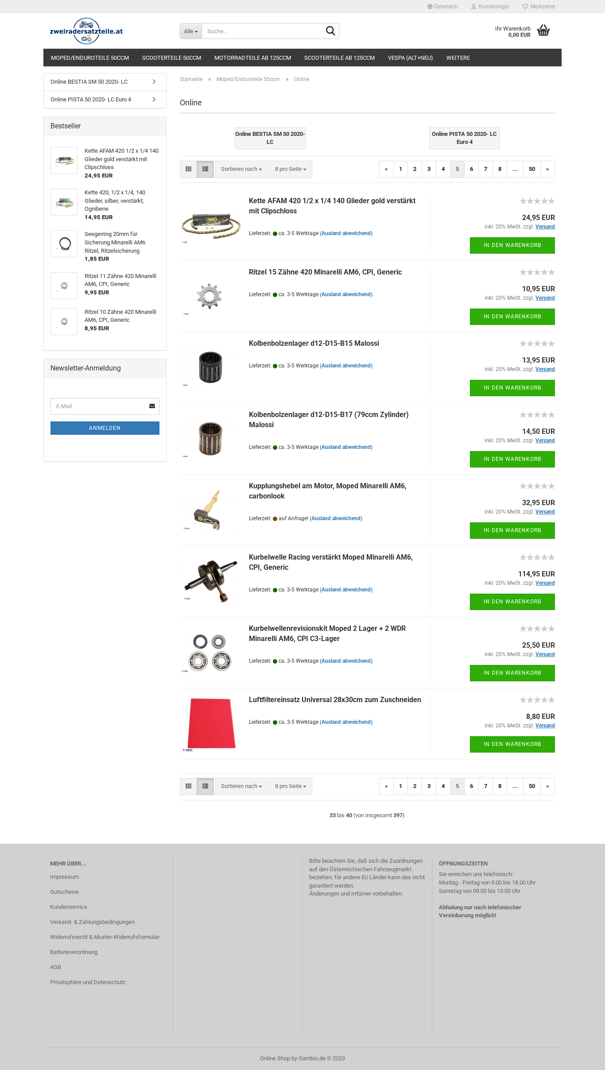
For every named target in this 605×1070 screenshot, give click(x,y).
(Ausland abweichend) (346, 233)
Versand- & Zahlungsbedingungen (92, 922)
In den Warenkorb (512, 245)
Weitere (458, 57)
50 (532, 169)
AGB (55, 967)
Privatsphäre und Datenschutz (87, 982)
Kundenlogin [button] (492, 7)
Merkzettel (541, 7)
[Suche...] (330, 31)
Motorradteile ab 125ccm (252, 57)
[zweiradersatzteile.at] (108, 31)
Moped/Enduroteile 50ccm (90, 57)
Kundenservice (68, 907)
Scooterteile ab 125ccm (339, 57)
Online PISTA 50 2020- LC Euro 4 (90, 99)
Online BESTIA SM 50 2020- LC (89, 81)
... (515, 169)
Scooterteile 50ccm (171, 57)
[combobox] (241, 169)
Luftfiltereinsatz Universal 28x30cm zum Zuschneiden (335, 699)
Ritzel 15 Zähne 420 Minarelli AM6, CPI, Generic (325, 272)
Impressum (64, 876)
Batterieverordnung (73, 952)
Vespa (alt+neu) (410, 57)
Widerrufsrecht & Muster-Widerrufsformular (104, 937)
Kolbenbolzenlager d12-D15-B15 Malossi (314, 343)
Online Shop (275, 1058)
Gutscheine (64, 891)
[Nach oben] (580, 1057)
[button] (443, 6)
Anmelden (105, 428)
